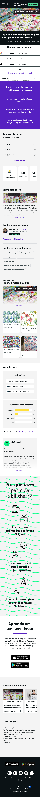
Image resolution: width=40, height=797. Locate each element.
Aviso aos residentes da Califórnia (20, 789)
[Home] (17, 4)
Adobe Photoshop (10, 252)
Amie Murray (7, 324)
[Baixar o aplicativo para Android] (28, 764)
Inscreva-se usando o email (20, 73)
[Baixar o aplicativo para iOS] (12, 764)
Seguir (25, 229)
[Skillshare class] (13, 694)
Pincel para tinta (26, 252)
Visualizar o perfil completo (13, 239)
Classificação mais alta (10, 432)
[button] (3, 4)
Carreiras (14, 778)
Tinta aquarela (9, 257)
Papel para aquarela (25, 257)
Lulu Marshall (15, 442)
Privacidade (29, 778)
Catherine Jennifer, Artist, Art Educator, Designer (20, 41)
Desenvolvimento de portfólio (14, 269)
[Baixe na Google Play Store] (20, 665)
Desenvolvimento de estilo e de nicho (16, 265)
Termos (20, 780)
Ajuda (21, 778)
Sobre (7, 778)
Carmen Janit (26, 353)
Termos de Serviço (27, 77)
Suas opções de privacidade (18, 787)
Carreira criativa (9, 261)
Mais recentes (8, 434)
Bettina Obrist (7, 349)
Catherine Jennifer (18, 229)
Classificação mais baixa (26, 432)
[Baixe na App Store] (20, 658)
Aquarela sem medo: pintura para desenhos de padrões (12, 707)
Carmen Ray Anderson (29, 328)
